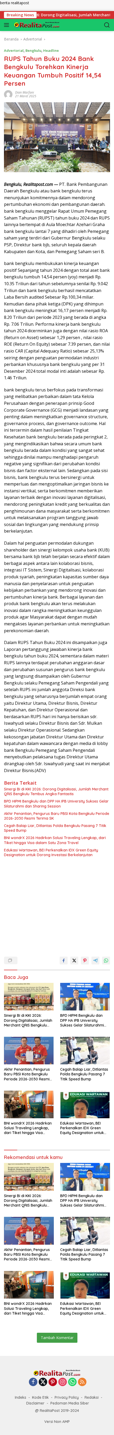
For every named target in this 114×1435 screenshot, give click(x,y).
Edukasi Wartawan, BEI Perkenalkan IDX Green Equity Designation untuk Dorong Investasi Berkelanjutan (51, 852)
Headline (51, 50)
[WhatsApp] (72, 1382)
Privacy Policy (67, 1397)
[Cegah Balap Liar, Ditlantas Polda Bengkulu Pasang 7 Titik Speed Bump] (85, 1050)
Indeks (20, 1397)
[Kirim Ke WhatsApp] (106, 960)
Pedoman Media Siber (69, 1403)
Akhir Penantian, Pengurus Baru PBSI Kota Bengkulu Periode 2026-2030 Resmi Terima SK (56, 816)
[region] (55, 904)
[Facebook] (33, 1382)
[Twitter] (43, 1382)
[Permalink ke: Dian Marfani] (8, 93)
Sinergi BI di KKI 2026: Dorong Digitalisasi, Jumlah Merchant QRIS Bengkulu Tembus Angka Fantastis (56, 791)
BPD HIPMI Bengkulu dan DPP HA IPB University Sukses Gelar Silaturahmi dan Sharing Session (56, 803)
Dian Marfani (24, 92)
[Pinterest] (53, 1382)
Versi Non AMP (57, 1421)
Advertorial (14, 50)
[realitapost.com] (39, 25)
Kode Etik (40, 1397)
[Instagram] (62, 1382)
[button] (7, 25)
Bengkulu (33, 50)
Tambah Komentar (57, 1337)
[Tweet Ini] (74, 960)
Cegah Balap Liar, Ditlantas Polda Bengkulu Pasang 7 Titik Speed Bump (55, 828)
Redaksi (92, 1397)
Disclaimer (35, 1403)
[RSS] (82, 1382)
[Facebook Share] (64, 960)
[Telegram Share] (95, 960)
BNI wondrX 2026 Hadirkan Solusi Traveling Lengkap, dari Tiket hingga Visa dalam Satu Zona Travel (55, 840)
